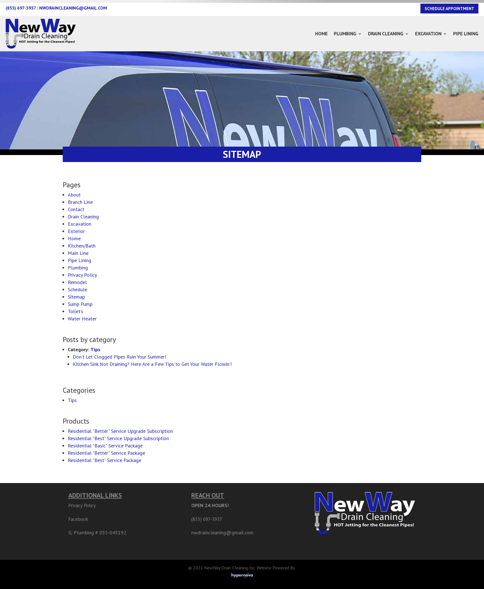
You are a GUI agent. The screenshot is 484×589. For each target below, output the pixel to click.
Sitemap (76, 297)
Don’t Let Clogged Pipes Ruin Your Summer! (119, 357)
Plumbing (345, 34)
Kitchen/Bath (82, 245)
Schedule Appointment (449, 8)
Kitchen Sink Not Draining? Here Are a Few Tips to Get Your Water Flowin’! (152, 364)
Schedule (77, 289)
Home (321, 34)
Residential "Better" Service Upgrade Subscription (120, 431)
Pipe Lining (465, 34)
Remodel (77, 282)
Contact (76, 209)
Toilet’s (75, 311)
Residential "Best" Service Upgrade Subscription (118, 438)
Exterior (76, 231)
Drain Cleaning (385, 34)
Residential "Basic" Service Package (105, 445)
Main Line (78, 253)
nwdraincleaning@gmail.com (73, 8)
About (74, 194)
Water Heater (82, 318)
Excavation (428, 34)
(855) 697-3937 (21, 8)
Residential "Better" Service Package (106, 453)
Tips (95, 349)
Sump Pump (80, 304)
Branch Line (80, 202)
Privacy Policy (82, 275)
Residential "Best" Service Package (104, 460)
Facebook (78, 519)
